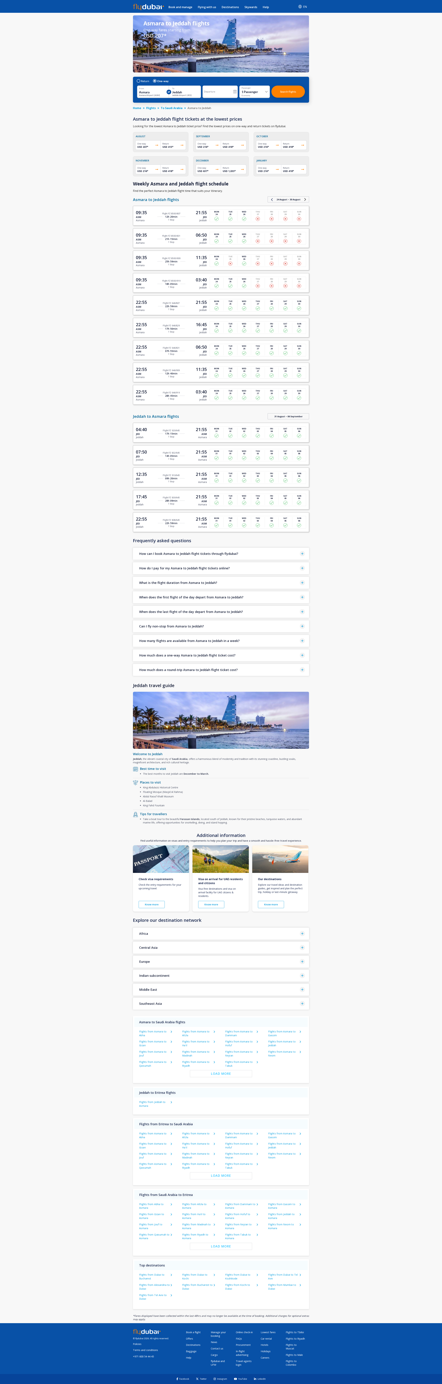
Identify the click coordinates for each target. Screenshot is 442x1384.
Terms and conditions (145, 1350)
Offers (189, 1338)
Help (266, 7)
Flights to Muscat (291, 1346)
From (141, 88)
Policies (137, 1344)
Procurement (243, 1344)
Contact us (217, 1348)
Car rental (266, 1338)
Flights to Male (294, 1355)
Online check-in (244, 1332)
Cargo (214, 1355)
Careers (265, 1357)
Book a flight (193, 1332)
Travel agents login (244, 1362)
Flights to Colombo (291, 1362)
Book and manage (180, 7)
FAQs (239, 1338)
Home (137, 108)
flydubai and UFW (218, 1362)
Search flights (288, 91)
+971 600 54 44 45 (143, 1356)
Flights (151, 108)
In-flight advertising (242, 1353)
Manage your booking (218, 1334)
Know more (151, 904)
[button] (221, 554)
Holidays (266, 1351)
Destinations (230, 7)
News (214, 1342)
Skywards (250, 7)
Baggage (191, 1351)
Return (145, 81)
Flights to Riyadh (295, 1338)
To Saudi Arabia (171, 108)
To (173, 88)
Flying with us (207, 7)
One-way (163, 81)
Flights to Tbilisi (295, 1332)
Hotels (264, 1344)
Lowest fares (268, 1332)
